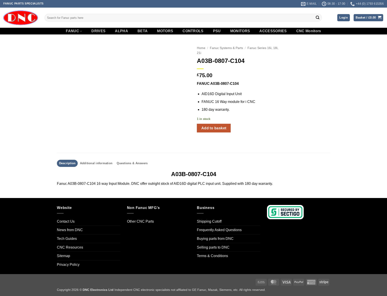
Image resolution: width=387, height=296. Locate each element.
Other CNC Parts (140, 221)
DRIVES (98, 31)
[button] (343, 17)
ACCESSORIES (273, 31)
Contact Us (66, 221)
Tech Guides (67, 239)
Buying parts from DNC (215, 239)
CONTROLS (193, 31)
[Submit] (317, 17)
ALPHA (121, 31)
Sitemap (63, 256)
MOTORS (165, 31)
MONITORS (240, 31)
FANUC (72, 31)
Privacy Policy (68, 264)
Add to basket (213, 128)
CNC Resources (70, 247)
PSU (217, 31)
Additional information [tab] (96, 163)
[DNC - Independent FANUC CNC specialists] (20, 18)
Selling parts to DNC (213, 247)
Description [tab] (67, 163)
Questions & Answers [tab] (132, 163)
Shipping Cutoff (209, 221)
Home (201, 48)
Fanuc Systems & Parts (226, 48)
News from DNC (70, 230)
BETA (143, 31)
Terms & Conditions (212, 256)
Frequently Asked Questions (219, 230)
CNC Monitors (308, 31)
